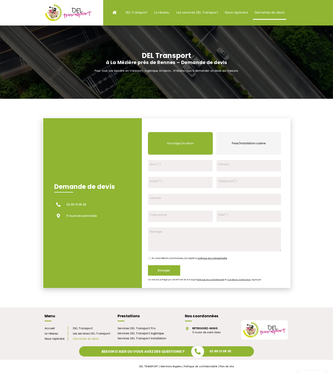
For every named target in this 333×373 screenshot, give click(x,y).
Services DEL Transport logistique (141, 333)
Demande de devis (86, 339)
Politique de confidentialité (200, 366)
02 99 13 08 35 (76, 204)
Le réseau (51, 334)
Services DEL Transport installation (142, 338)
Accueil (50, 328)
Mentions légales (171, 366)
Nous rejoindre (55, 339)
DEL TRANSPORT (148, 366)
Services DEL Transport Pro (137, 328)
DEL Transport (83, 328)
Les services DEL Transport (91, 334)
